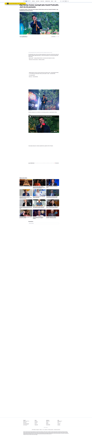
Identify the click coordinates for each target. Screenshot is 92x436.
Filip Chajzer (59, 424)
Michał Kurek (25, 36)
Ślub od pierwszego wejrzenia (26, 423)
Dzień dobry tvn (24, 422)
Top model (47, 422)
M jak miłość (36, 422)
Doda (58, 422)
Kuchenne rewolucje (48, 424)
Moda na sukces (36, 424)
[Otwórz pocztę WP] (60, 1)
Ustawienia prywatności (57, 429)
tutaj (36, 434)
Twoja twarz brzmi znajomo (26, 424)
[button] (63, 1)
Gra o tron (36, 423)
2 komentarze (53, 36)
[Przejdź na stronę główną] (24, 1)
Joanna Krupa (59, 423)
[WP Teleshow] (28, 1)
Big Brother (47, 423)
